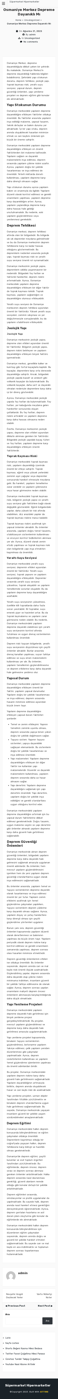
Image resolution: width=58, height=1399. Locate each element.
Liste (8, 1337)
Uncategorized (32, 20)
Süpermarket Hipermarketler (24, 1)
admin (32, 34)
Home (18, 20)
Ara (7, 1314)
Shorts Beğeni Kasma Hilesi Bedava (23, 1348)
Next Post (44, 1305)
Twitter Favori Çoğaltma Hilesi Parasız (25, 1353)
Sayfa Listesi (12, 1343)
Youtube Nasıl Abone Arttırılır (20, 1364)
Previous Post (16, 1305)
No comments (30, 41)
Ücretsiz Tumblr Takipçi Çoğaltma (22, 1359)
